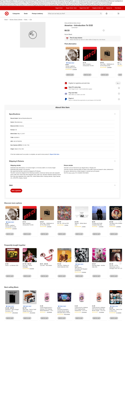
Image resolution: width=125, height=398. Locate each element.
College (23, 1)
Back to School (16, 1)
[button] (71, 27)
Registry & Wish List (97, 8)
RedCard (93, 5)
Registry (88, 5)
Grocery (85, 1)
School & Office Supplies (25, 3)
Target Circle (100, 5)
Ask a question (16, 190)
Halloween (29, 1)
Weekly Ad (56, 5)
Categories (16, 13)
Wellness (15, 3)
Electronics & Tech (47, 3)
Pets (7, 3)
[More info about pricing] (103, 30)
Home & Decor (55, 1)
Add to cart (70, 74)
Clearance (11, 5)
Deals (6, 5)
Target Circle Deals (47, 5)
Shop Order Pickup (65, 5)
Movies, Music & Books (68, 3)
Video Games (57, 3)
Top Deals (39, 5)
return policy (71, 173)
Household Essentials (94, 1)
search (101, 13)
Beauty (106, 1)
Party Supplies (79, 3)
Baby (102, 1)
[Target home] (7, 13)
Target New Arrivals (6, 1)
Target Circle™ (59, 8)
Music (25, 19)
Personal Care (113, 1)
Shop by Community (102, 3)
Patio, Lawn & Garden (76, 1)
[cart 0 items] (118, 13)
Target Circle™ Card (71, 8)
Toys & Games (37, 3)
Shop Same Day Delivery (78, 5)
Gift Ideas (87, 3)
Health (10, 3)
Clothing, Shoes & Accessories (41, 1)
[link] (71, 27)
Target (6, 19)
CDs (31, 19)
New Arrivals (18, 5)
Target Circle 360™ (84, 8)
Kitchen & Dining (65, 1)
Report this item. (55, 154)
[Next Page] (120, 61)
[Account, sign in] (110, 13)
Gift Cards (93, 3)
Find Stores (107, 5)
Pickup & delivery (37, 13)
